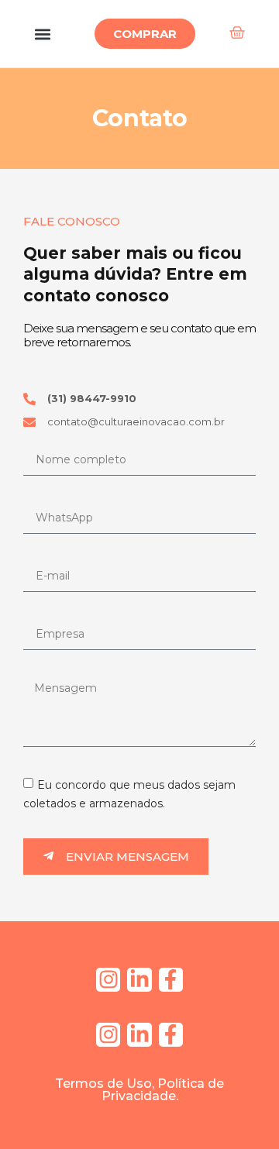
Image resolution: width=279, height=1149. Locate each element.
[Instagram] (108, 980)
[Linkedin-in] (139, 980)
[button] (42, 33)
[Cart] (237, 33)
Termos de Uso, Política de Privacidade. (139, 1089)
